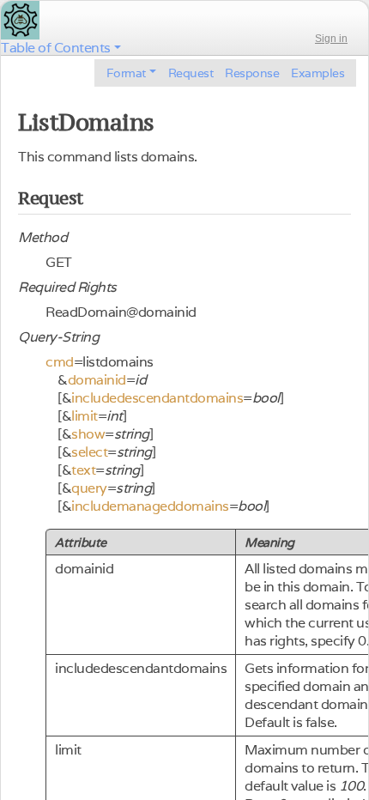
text (83, 470)
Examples (317, 73)
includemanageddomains (150, 506)
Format (126, 73)
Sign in (331, 39)
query (89, 488)
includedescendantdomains (157, 398)
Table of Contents (56, 48)
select (89, 452)
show (88, 434)
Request (191, 73)
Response (252, 73)
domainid (97, 380)
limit (84, 416)
